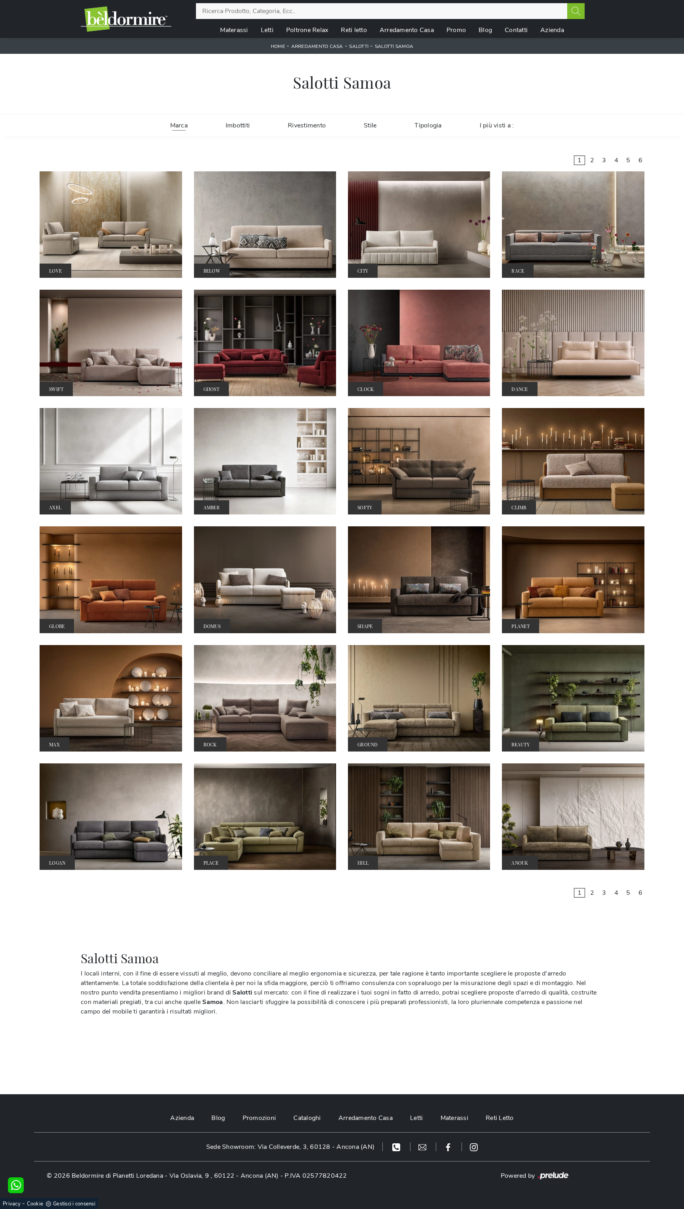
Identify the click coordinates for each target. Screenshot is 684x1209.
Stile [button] (370, 125)
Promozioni (259, 1118)
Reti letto (354, 30)
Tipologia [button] (427, 125)
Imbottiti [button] (238, 125)
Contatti (516, 30)
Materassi (234, 30)
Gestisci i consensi (74, 1203)
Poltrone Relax (307, 30)
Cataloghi (307, 1118)
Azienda (552, 30)
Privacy (12, 1203)
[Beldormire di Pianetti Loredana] (126, 19)
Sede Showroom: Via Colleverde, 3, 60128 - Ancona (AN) (290, 1147)
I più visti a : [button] (497, 125)
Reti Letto (500, 1118)
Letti (267, 30)
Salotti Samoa (394, 46)
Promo (456, 30)
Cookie (35, 1203)
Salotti (359, 46)
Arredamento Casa (407, 30)
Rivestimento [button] (307, 125)
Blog (485, 30)
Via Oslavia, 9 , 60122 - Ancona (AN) (224, 1175)
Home (278, 46)
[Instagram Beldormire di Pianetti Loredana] (474, 1147)
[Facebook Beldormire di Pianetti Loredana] (449, 1147)
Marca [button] (179, 125)
